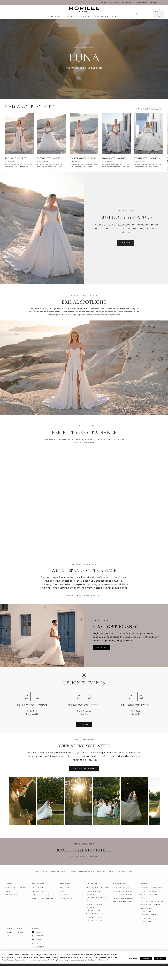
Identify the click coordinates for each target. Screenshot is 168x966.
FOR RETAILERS (119, 883)
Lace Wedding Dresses (97, 888)
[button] (125, 243)
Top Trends (91, 883)
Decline (146, 958)
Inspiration (64, 883)
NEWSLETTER (11, 895)
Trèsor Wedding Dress (49, 158)
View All (84, 724)
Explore (44, 547)
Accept (159, 958)
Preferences (132, 958)
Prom (113, 16)
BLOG (61, 891)
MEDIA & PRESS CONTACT (16, 888)
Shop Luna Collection (150, 109)
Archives (144, 883)
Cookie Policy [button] (52, 960)
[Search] (137, 14)
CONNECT (9, 883)
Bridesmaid (69, 16)
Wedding (55, 16)
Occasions (85, 16)
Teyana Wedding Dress (147, 158)
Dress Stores (38, 888)
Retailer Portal (121, 888)
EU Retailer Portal (122, 895)
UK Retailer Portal (122, 898)
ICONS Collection (148, 915)
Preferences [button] (103, 960)
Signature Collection (151, 888)
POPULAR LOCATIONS (14, 928)
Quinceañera (100, 16)
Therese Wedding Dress (83, 158)
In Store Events (39, 891)
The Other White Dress (151, 901)
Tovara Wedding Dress (115, 158)
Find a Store (158, 13)
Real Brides (65, 895)
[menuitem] (56, 16)
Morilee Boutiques (41, 895)
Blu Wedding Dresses (150, 891)
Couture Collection (150, 905)
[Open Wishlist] (142, 15)
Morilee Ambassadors (43, 898)
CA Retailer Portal (122, 891)
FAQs (7, 891)
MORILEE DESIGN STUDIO (70, 888)
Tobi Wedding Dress (16, 158)
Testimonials (65, 898)
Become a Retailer (122, 902)
